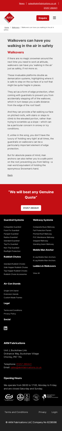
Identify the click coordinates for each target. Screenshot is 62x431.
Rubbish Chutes (12, 256)
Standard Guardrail (12, 241)
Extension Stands (11, 294)
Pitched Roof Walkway (42, 234)
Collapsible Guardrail (12, 227)
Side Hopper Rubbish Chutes (16, 267)
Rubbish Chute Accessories (15, 274)
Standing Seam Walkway (43, 244)
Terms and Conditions (13, 310)
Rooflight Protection (12, 251)
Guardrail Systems (14, 220)
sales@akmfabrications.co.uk (42, 3)
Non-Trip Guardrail (11, 248)
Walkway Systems (43, 220)
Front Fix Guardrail (11, 230)
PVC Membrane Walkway (43, 237)
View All (36, 273)
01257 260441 (50, 8)
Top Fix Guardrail (11, 244)
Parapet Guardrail (11, 234)
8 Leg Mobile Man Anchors (44, 260)
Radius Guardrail (11, 237)
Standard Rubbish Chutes (14, 264)
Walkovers (15, 27)
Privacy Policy (10, 314)
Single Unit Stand (11, 291)
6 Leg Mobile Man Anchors (44, 257)
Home (7, 27)
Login (54, 412)
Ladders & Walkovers (44, 266)
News (22, 3)
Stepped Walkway (40, 241)
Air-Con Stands (12, 283)
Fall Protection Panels (42, 230)
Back (10, 175)
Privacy (42, 412)
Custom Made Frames (13, 297)
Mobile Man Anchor (43, 250)
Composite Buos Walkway (44, 227)
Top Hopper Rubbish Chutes (15, 271)
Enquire (43, 18)
